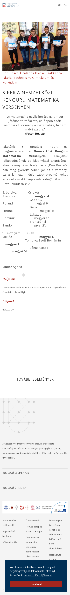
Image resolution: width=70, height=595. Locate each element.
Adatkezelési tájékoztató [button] (38, 575)
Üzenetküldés (33, 520)
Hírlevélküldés (9, 542)
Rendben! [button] (36, 584)
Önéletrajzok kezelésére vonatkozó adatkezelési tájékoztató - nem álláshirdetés (56, 534)
